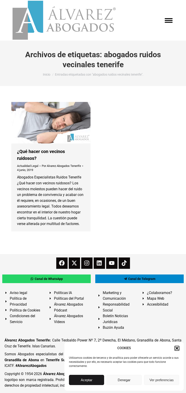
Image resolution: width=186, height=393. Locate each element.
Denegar (124, 380)
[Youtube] (111, 263)
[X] (74, 263)
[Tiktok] (124, 263)
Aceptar (86, 380)
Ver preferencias (161, 380)
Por (61, 166)
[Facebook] (62, 263)
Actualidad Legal (27, 166)
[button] (177, 348)
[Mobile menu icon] (169, 20)
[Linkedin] (99, 263)
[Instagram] (87, 263)
